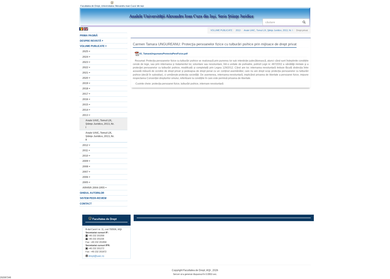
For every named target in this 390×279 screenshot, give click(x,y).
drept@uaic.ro (96, 256)
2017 (85, 93)
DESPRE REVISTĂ (91, 40)
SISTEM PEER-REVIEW (93, 198)
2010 (85, 155)
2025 (85, 51)
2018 (85, 88)
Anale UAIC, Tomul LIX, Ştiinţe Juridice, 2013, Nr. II (100, 136)
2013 (85, 115)
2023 (85, 62)
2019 (85, 83)
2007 (85, 171)
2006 (85, 177)
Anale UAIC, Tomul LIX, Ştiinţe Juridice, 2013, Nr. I (100, 124)
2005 (85, 182)
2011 (85, 150)
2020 (85, 78)
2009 (85, 161)
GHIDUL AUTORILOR (92, 192)
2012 (85, 145)
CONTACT (86, 203)
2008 (85, 166)
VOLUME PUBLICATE (92, 46)
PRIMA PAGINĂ (89, 35)
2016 (85, 99)
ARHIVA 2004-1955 (93, 187)
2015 (85, 104)
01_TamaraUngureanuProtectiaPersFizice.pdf (163, 53)
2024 (85, 56)
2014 (85, 109)
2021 (85, 72)
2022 (85, 67)
